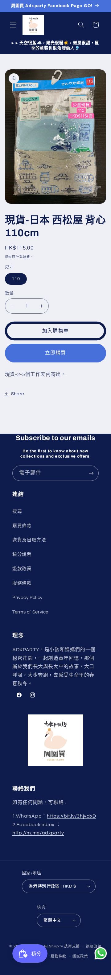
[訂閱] (91, 473)
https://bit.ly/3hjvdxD (71, 816)
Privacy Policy (27, 597)
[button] (13, 24)
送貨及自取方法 (29, 540)
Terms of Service (30, 612)
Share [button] (17, 394)
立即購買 (55, 352)
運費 (26, 256)
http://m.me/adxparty (38, 832)
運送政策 (80, 956)
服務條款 (22, 583)
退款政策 (22, 569)
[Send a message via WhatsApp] (100, 953)
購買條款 (22, 526)
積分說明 (22, 554)
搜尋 (17, 511)
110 (16, 279)
